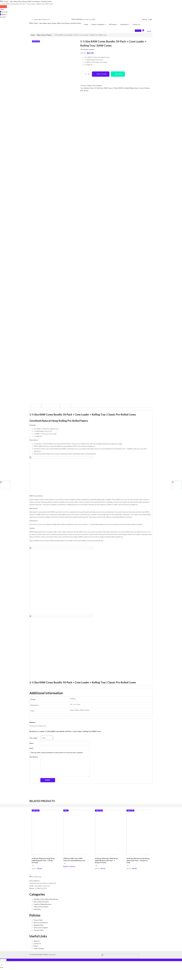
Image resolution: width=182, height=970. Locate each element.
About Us (37, 941)
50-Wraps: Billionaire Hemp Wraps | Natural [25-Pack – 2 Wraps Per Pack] (138, 860)
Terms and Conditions (41, 927)
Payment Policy (39, 930)
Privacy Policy (38, 920)
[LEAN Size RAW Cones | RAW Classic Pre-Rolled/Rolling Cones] (85, 832)
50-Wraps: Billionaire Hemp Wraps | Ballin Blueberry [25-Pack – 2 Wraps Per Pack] (106, 860)
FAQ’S (36, 946)
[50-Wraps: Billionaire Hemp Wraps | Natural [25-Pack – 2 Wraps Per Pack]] (148, 832)
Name (31, 743)
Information (124, 24)
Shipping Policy (38, 925)
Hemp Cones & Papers (44, 35)
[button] (148, 31)
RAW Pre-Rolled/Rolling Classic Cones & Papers (134, 88)
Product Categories (98, 24)
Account (3, 17)
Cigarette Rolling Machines (42, 904)
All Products (113, 24)
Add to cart (102, 74)
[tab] (36, 405)
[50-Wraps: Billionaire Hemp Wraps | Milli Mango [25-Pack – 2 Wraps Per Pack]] (54, 832)
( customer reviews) (87, 49)
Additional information (51, 405)
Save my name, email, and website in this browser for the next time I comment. (57, 752)
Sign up (144, 19)
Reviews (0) (65, 405)
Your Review (33, 757)
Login (150, 19)
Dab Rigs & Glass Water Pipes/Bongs (46, 899)
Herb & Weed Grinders (41, 902)
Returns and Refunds (41, 922)
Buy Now (119, 74)
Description (36, 405)
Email (31, 748)
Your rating (33, 738)
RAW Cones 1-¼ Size (111, 88)
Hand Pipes (37, 909)
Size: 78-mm (84, 90)
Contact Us (136, 24)
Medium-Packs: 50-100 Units (93, 88)
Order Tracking (39, 948)
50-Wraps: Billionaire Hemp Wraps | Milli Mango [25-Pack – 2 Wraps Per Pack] (43, 860)
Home (2, 9)
